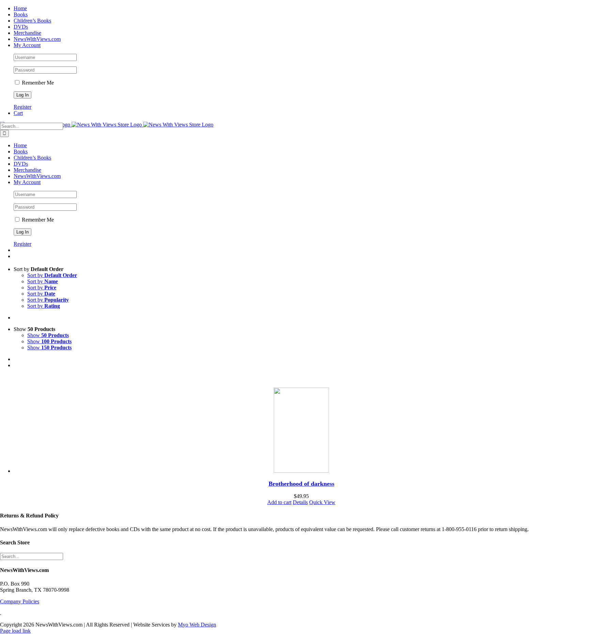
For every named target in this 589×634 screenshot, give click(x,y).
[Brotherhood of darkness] (301, 431)
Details (300, 502)
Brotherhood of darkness (301, 483)
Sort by (52, 275)
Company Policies (19, 601)
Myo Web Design (197, 625)
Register (22, 107)
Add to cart (279, 502)
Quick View (322, 502)
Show (48, 335)
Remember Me (37, 83)
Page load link (15, 631)
